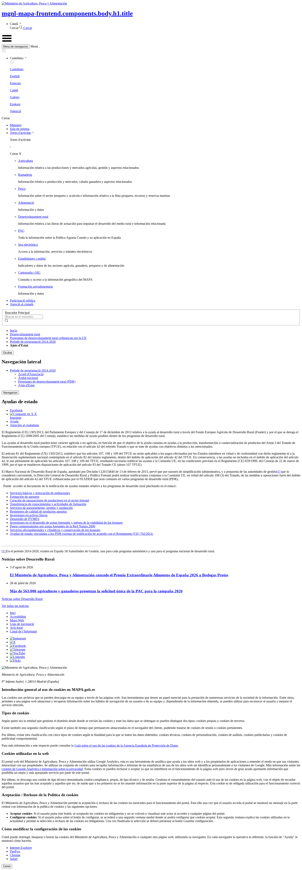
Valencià (15, 111)
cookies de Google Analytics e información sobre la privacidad (42, 769)
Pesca (21, 188)
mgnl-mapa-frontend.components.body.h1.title (67, 13)
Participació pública (22, 300)
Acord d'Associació (31, 374)
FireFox (15, 851)
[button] (151, 46)
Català (14, 90)
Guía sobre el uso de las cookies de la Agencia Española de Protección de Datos (126, 745)
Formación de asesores (24, 496)
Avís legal (16, 627)
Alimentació (26, 202)
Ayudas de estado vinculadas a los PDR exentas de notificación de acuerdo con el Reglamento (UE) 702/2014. (81, 533)
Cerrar (6, 866)
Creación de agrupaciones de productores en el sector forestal (49, 500)
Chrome (15, 855)
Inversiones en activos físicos (28, 515)
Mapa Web (17, 620)
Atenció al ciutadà (21, 304)
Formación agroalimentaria (35, 286)
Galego (14, 97)
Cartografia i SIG (29, 272)
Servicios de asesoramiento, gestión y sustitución (41, 508)
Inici (13, 613)
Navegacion (10, 392)
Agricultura (25, 160)
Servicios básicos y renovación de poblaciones (40, 493)
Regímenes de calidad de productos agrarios (38, 511)
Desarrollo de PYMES (24, 519)
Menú (34, 46)
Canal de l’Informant (23, 631)
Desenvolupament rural (33, 216)
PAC (21, 230)
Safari (13, 859)
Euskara (15, 104)
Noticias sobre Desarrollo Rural (22, 599)
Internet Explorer (21, 847)
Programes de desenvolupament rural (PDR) (46, 381)
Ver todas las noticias (15, 606)
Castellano (16, 69)
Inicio (13, 330)
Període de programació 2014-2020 (33, 341)
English (15, 76)
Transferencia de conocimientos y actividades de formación (48, 504)
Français (15, 83)
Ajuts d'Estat (26, 385)
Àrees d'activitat (20, 132)
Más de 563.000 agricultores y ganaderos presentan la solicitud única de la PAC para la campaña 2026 (96, 591)
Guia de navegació (22, 624)
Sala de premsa (19, 129)
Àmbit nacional (28, 378)
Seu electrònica (28, 244)
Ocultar (7, 352)
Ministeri (15, 125)
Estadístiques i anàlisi (32, 258)
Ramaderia (25, 174)
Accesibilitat (18, 616)
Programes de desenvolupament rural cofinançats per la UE (48, 338)
